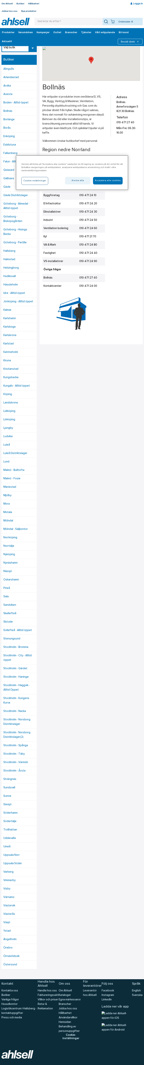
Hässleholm (10, 285)
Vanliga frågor (10, 1000)
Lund (6, 462)
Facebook (108, 991)
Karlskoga (9, 327)
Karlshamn (9, 318)
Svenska (137, 995)
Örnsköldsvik (11, 956)
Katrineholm (10, 352)
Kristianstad (10, 369)
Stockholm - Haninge (16, 677)
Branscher (71, 32)
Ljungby (8, 428)
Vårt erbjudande (105, 32)
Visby (6, 889)
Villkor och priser (48, 1000)
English (136, 991)
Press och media (12, 1017)
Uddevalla (9, 838)
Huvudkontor (10, 1004)
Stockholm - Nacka (14, 711)
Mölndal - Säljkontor (15, 529)
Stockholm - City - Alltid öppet (17, 657)
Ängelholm (9, 939)
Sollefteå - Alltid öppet (17, 630)
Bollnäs (7, 111)
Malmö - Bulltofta (13, 470)
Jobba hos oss (9, 11)
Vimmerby (9, 880)
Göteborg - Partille (15, 242)
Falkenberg (10, 153)
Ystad (7, 931)
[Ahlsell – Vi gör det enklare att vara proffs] (16, 21)
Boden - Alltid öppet (15, 103)
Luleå (6, 445)
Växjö (6, 922)
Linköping (9, 419)
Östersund (10, 964)
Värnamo (8, 897)
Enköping (9, 136)
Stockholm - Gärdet (15, 668)
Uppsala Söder (12, 863)
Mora (6, 504)
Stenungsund (11, 639)
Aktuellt (7, 41)
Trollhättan (10, 830)
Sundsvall (9, 787)
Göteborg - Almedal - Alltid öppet (16, 206)
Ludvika (8, 436)
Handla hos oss (47, 991)
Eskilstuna (9, 145)
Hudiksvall (9, 276)
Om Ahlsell (7, 4)
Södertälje (9, 821)
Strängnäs (9, 779)
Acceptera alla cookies (108, 180)
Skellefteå (9, 613)
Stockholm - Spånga (15, 745)
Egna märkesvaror (70, 1000)
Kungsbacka (10, 377)
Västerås (9, 914)
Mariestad (9, 487)
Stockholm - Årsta (14, 771)
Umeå (6, 846)
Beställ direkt (128, 41)
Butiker (20, 4)
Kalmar (7, 310)
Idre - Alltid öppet (14, 293)
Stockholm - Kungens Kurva (16, 700)
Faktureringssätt (48, 995)
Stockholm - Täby (14, 754)
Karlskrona (9, 335)
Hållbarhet (33, 4)
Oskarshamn (11, 580)
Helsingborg (11, 268)
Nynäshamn (10, 563)
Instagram (108, 995)
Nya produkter (28, 11)
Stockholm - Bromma (15, 647)
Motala (7, 512)
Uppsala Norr (11, 855)
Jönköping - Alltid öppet (18, 301)
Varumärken (25, 32)
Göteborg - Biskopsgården (12, 219)
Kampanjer (43, 32)
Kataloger (65, 995)
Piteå (6, 588)
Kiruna (7, 360)
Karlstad (8, 344)
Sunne (7, 796)
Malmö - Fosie (11, 478)
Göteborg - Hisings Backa (15, 232)
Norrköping (10, 537)
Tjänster (86, 32)
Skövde (8, 622)
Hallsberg (9, 251)
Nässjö (7, 571)
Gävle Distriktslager (15, 195)
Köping (7, 394)
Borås (7, 128)
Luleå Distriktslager (15, 453)
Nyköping (9, 554)
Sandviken (9, 605)
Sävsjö (7, 804)
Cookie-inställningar (70, 1037)
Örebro (8, 948)
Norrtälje (8, 546)
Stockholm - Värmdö (15, 762)
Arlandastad (11, 77)
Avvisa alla (78, 180)
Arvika (7, 86)
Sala (6, 596)
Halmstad (9, 259)
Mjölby (7, 495)
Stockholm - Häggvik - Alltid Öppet (16, 687)
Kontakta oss (10, 991)
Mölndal (8, 521)
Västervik (9, 905)
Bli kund (124, 32)
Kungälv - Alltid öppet (16, 386)
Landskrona (10, 403)
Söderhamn (10, 813)
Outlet (57, 32)
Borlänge (9, 119)
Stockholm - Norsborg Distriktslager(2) (16, 734)
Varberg (8, 872)
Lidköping (9, 411)
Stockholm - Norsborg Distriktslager (16, 721)
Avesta (7, 94)
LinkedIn (107, 1000)
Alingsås (8, 69)
